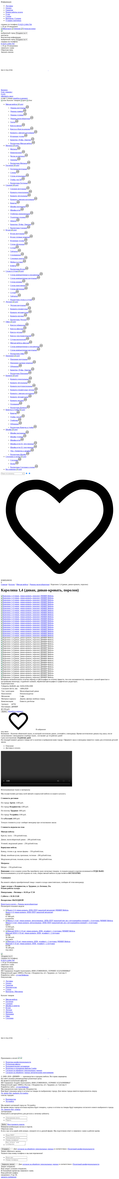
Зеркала (13, 221)
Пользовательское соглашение (18, 1066)
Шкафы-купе (15, 210)
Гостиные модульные (18, 169)
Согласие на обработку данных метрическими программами (30, 1072)
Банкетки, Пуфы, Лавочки (20, 140)
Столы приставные (17, 285)
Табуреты (14, 251)
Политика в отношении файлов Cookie (21, 1068)
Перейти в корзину (15, 711)
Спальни (9, 185)
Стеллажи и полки (13, 457)
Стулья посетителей (18, 339)
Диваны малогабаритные (20, 119)
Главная (4, 584)
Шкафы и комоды (13, 1006)
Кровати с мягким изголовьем (22, 133)
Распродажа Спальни (18, 228)
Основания (14, 404)
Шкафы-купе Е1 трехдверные (22, 447)
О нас (8, 14)
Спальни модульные (18, 189)
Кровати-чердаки (17, 316)
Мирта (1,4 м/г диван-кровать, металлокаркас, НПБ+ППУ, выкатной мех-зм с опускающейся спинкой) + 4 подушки (52, 923)
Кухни (8, 230)
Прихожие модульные (19, 359)
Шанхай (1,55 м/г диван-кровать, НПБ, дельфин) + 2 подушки (30, 944)
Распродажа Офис (17, 354)
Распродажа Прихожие (19, 373)
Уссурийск (10, 1101)
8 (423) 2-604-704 (25, 24)
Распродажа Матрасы (18, 163)
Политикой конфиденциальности (81, 1149)
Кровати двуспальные (19, 196)
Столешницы (15, 255)
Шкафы (9, 429)
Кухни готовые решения (20, 237)
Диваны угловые (17, 115)
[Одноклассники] (28, 29)
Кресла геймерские (17, 325)
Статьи (8, 16)
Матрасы (9, 145)
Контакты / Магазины (14, 991)
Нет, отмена (15, 1109)
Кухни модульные (17, 234)
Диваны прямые (16, 111)
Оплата (8, 8)
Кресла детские (16, 332)
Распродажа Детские (18, 320)
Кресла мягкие (16, 126)
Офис (8, 322)
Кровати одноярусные (19, 309)
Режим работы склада (14, 12)
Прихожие (10, 356)
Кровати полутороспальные (21, 386)
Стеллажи (14, 460)
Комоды (13, 203)
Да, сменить (5, 1109)
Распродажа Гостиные (19, 183)
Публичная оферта (13, 1064)
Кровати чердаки (17, 400)
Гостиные (10, 165)
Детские (9, 302)
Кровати (9, 376)
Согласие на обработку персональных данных (24, 1070)
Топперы (13, 160)
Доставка (9, 6)
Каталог (12, 584)
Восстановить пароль (15, 1124)
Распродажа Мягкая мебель (21, 143)
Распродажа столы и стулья (21, 300)
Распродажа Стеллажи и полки (22, 467)
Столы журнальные (18, 176)
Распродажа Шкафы (18, 454)
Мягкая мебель (12, 104)
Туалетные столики (18, 217)
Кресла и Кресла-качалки (20, 129)
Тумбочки (14, 420)
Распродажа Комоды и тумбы (22, 427)
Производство (11, 987)
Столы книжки (16, 282)
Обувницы (14, 366)
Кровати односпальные (19, 192)
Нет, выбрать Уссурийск (18, 1093)
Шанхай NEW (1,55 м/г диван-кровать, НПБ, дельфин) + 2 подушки (33, 933)
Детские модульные (18, 305)
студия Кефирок (22, 975)
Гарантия (9, 10)
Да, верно (5, 1093)
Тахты (12, 122)
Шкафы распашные (18, 207)
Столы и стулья (12, 271)
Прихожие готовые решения (21, 363)
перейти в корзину (20, 98)
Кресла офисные (16, 329)
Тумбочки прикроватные (20, 214)
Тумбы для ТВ (16, 180)
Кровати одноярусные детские (22, 390)
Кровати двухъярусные (19, 312)
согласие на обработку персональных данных (35, 1149)
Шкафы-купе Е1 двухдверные (22, 444)
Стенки (13, 173)
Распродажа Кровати (18, 408)
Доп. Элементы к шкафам (20, 451)
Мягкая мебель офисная (19, 343)
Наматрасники (16, 153)
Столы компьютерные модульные (23, 278)
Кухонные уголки (17, 136)
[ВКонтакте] (6, 29)
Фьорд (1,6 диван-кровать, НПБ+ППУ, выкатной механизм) (29, 912)
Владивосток (11, 1099)
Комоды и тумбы (13, 410)
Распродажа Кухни (17, 269)
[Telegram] (16, 29)
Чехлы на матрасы (17, 156)
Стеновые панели (17, 258)
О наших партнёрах (13, 20)
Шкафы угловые (16, 437)
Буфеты (13, 266)
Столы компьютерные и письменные (25, 275)
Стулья (13, 248)
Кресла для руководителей (20, 336)
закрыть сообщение (8, 1177)
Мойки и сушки (16, 262)
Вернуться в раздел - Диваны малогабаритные (19, 904)
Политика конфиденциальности (18, 1062)
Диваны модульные (18, 108)
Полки (12, 464)
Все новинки (11, 469)
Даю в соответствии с (53, 1149)
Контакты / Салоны (13, 18)
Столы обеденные (17, 244)
